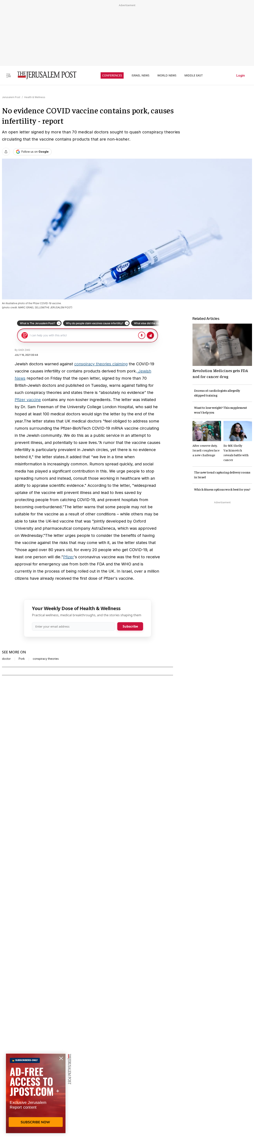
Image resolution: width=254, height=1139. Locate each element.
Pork (22, 658)
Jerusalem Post (11, 97)
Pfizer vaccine (28, 399)
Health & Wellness (34, 97)
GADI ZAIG (24, 349)
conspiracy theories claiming (101, 364)
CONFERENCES (112, 75)
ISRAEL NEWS (140, 75)
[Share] (6, 152)
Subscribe (130, 626)
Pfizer (68, 557)
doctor (6, 658)
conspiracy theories (46, 658)
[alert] (35, 1093)
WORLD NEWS (166, 75)
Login (240, 75)
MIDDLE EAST (193, 75)
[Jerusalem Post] (44, 75)
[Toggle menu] (8, 75)
